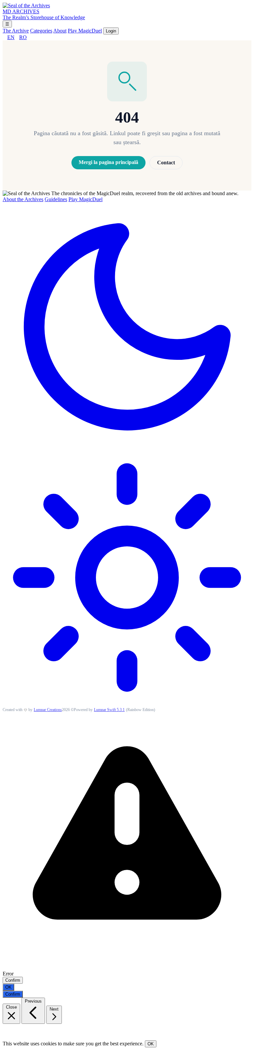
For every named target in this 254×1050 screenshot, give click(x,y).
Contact (166, 162)
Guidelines (56, 199)
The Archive (16, 30)
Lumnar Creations (48, 709)
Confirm (12, 980)
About (59, 30)
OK (8, 987)
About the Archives (23, 199)
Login (111, 30)
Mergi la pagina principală (108, 162)
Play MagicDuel (85, 30)
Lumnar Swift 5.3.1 (109, 709)
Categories (41, 30)
